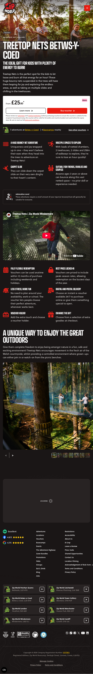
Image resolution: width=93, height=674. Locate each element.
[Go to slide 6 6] (82, 455)
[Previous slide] (6, 455)
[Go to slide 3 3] (65, 455)
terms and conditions (32, 120)
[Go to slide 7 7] (87, 455)
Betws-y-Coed (32, 129)
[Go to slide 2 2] (59, 455)
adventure (21, 116)
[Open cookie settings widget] (4, 670)
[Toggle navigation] (87, 8)
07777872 (66, 652)
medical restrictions (34, 116)
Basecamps (48, 129)
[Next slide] (13, 455)
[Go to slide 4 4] (70, 455)
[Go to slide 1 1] (54, 455)
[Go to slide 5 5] (76, 455)
